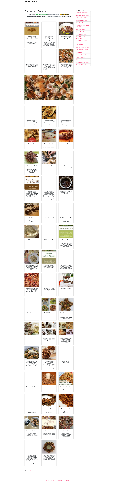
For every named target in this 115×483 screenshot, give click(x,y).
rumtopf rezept (32, 14)
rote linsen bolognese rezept (53, 16)
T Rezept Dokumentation (81, 17)
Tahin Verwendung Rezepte (82, 49)
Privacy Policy (59, 480)
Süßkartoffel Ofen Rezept (81, 59)
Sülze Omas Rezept (80, 29)
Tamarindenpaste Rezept (81, 34)
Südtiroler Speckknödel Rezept (82, 47)
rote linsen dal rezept (64, 14)
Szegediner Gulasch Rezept (82, 64)
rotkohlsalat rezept (31, 16)
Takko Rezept (79, 52)
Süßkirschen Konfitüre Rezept (82, 15)
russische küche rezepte (65, 16)
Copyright (67, 480)
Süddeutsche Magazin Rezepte (82, 62)
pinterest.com (32, 470)
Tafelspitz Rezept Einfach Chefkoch (81, 41)
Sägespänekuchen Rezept (81, 20)
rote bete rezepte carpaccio (53, 14)
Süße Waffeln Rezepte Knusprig (83, 22)
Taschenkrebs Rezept (80, 57)
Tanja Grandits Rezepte (81, 54)
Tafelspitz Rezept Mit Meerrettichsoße (80, 37)
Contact (52, 480)
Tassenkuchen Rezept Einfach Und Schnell (82, 26)
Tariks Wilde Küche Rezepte (82, 12)
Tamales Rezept (79, 44)
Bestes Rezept (30, 1)
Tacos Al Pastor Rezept (81, 31)
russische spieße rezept (41, 14)
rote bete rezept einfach (41, 16)
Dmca (47, 480)
